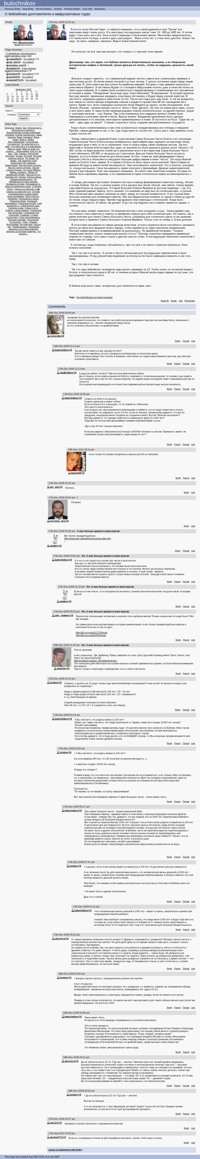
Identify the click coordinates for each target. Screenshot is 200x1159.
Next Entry (28, 9)
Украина (33, 222)
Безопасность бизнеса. (23, 130)
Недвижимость (33, 184)
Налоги (22, 177)
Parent (177, 363)
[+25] (29, 56)
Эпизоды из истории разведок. (21, 231)
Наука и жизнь (34, 177)
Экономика (33, 227)
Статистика (12, 217)
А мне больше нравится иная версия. (20, 69)
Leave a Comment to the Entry (65, 1149)
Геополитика (32, 142)
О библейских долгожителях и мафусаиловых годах (20, 54)
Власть (23, 139)
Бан (25, 128)
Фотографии (12, 224)
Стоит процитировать (29, 217)
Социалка (24, 215)
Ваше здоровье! (25, 137)
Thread (185, 341)
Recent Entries (44, 9)
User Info (87, 9)
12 (37, 94)
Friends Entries (72, 9)
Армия (18, 128)
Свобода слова (15, 208)
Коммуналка (11, 165)
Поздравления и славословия (23, 194)
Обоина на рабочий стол (18, 191)
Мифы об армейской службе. (21, 173)
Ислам (19, 156)
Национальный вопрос (21, 179)
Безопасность (35, 128)
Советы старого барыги (17, 210)
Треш (25, 222)
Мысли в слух (33, 174)
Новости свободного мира (18, 186)
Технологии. (15, 222)
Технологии (32, 220)
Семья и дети (31, 208)
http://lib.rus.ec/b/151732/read (91, 632)
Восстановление (16, 142)
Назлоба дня (11, 177)
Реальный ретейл (27, 203)
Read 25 (165, 301)
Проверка (12, 198)
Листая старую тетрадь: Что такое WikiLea (23, 168)
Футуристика (26, 224)
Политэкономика (15, 196)
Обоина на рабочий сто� (27, 189)
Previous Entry (12, 9)
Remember (190, 301)
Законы (23, 153)
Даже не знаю (14, 149)
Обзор (10, 189)
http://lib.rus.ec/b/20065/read (91, 635)
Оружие (36, 191)
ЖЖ (16, 153)
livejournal (9, 128)
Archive (58, 9)
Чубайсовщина (19, 227)
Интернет (10, 156)
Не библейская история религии (23, 180)
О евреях (36, 186)
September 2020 (23, 89)
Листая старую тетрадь (19, 167)
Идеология (33, 153)
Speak (174, 301)
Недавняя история (15, 184)
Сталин (34, 215)
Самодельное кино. (30, 206)
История (28, 156)
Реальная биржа (18, 201)
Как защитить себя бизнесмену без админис (24, 161)
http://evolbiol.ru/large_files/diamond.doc (95, 660)
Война (31, 139)
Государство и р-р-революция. (26, 146)
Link (181, 301)
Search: (9, 110)
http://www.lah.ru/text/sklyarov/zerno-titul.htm (87, 538)
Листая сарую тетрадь (30, 165)
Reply (177, 341)
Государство (13, 144)
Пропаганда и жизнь (28, 198)
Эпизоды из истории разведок (23, 229)
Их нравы (30, 158)
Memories (100, 9)
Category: (12, 114)
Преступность (32, 196)
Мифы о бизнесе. (18, 172)
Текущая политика (17, 220)
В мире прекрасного (25, 135)
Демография (22, 151)
